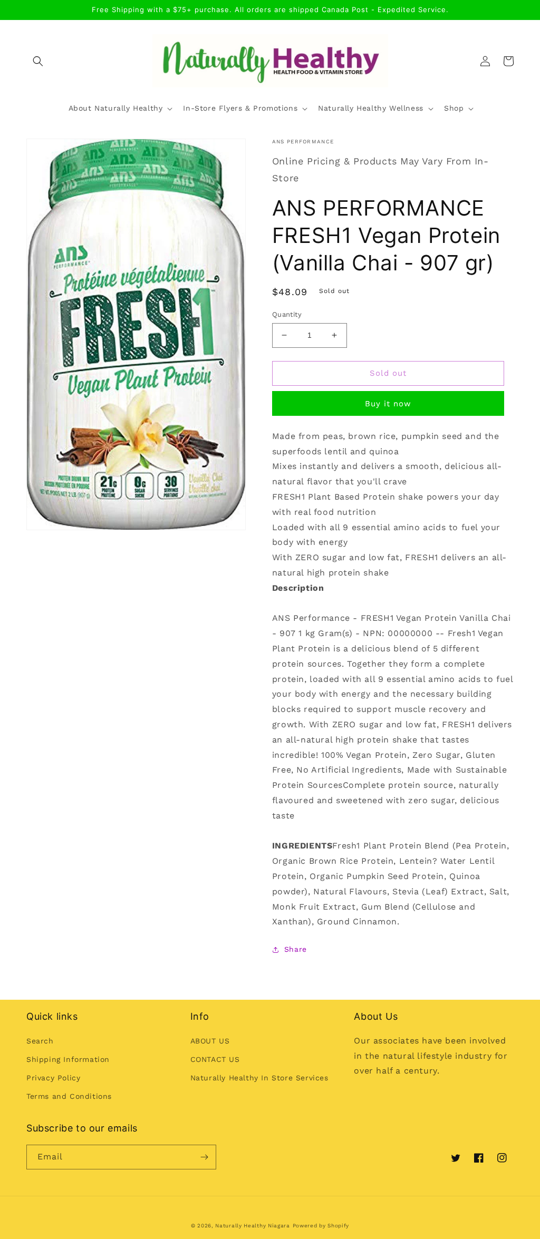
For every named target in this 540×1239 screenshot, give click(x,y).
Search (40, 1041)
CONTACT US (215, 1059)
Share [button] (295, 949)
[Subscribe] (204, 1157)
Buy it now (388, 403)
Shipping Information (68, 1059)
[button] (38, 61)
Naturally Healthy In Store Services (259, 1078)
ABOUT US (210, 1041)
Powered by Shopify (321, 1225)
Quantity (287, 314)
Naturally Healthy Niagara (252, 1225)
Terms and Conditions (69, 1096)
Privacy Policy (53, 1078)
